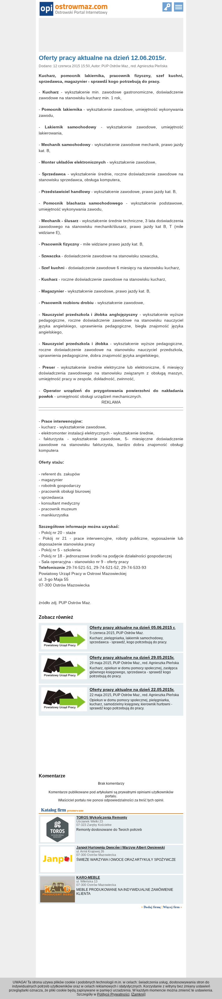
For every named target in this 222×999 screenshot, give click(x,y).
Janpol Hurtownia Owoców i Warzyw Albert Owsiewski (120, 848)
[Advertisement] (111, 744)
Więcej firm (171, 907)
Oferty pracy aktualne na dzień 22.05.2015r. (132, 689)
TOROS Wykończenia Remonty (101, 818)
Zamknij (138, 994)
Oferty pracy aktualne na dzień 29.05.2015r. (132, 657)
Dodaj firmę (152, 907)
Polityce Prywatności (113, 994)
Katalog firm (53, 809)
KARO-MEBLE (88, 878)
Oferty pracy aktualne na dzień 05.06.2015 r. (132, 627)
